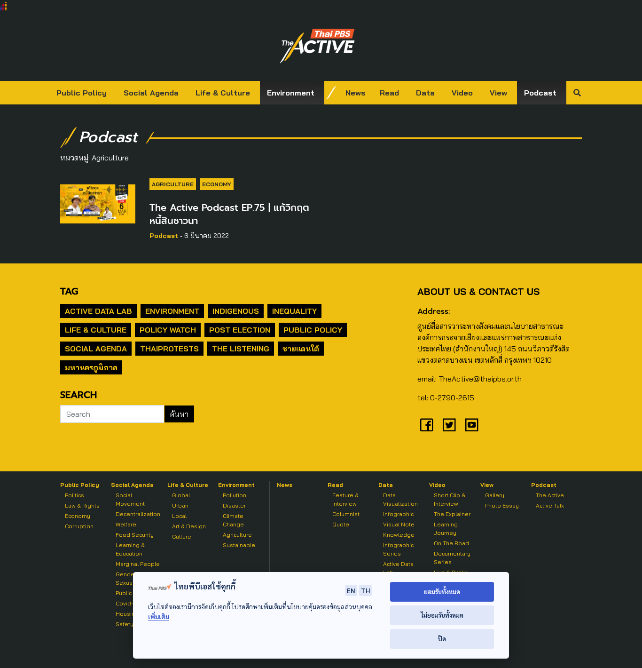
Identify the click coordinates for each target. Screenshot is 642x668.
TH (365, 590)
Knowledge (399, 534)
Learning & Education (130, 549)
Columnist (346, 513)
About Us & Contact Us (478, 291)
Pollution (234, 495)
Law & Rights (82, 505)
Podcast (540, 92)
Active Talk (550, 505)
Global (181, 495)
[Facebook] (426, 425)
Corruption (79, 526)
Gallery (494, 495)
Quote (340, 524)
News (355, 92)
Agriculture (173, 184)
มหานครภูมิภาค (91, 367)
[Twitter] (449, 425)
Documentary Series (452, 557)
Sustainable (239, 545)
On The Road (451, 543)
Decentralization (138, 513)
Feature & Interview (345, 499)
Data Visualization (400, 499)
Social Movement (130, 499)
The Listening (240, 348)
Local (179, 515)
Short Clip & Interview (449, 499)
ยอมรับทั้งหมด (442, 592)
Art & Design (189, 526)
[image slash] (331, 92)
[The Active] (317, 46)
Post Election (239, 329)
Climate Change (233, 520)
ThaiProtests (169, 348)
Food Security (135, 534)
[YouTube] (471, 425)
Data (425, 92)
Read (389, 92)
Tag (69, 291)
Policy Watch (168, 329)
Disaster (234, 505)
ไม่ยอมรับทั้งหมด (442, 615)
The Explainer (452, 513)
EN (351, 590)
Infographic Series (398, 549)
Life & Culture (223, 92)
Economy (216, 184)
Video (462, 92)
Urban (180, 505)
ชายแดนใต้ (300, 348)
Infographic (398, 513)
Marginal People (138, 563)
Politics (74, 495)
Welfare (126, 524)
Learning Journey (446, 528)
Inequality (294, 311)
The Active (550, 495)
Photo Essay (502, 505)
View (498, 92)
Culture (181, 536)
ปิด (442, 639)
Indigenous (235, 311)
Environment (290, 92)
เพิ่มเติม (158, 616)
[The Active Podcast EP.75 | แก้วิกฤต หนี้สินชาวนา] (97, 202)
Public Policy (81, 92)
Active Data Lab (98, 311)
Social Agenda (151, 92)
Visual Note (399, 524)
